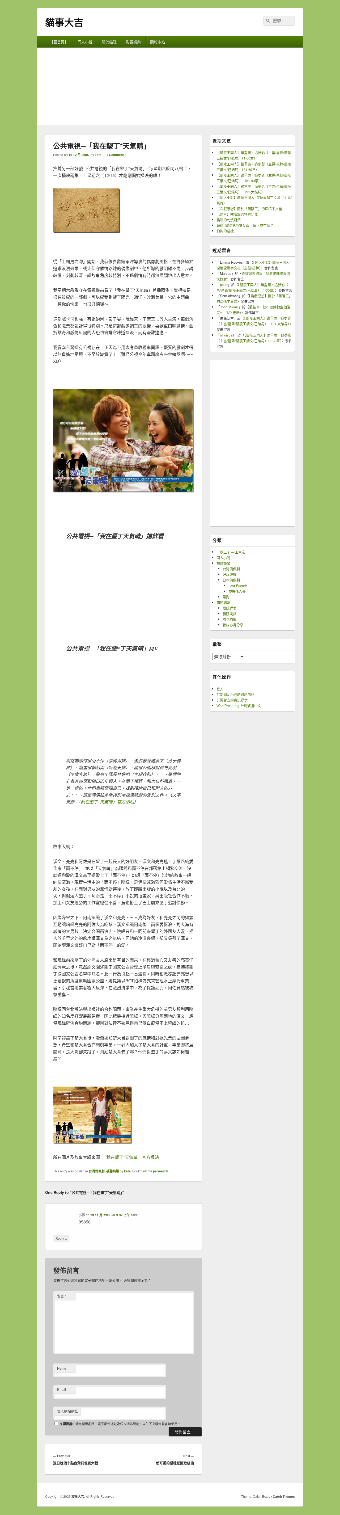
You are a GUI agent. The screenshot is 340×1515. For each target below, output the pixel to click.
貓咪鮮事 (229, 608)
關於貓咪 (109, 41)
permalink (160, 1171)
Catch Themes (284, 1496)
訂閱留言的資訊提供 (232, 699)
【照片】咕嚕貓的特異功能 (237, 214)
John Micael (229, 306)
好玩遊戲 (229, 574)
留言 (61, 1295)
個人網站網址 (67, 1410)
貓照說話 (229, 613)
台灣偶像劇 (97, 1171)
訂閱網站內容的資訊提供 (235, 694)
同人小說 (85, 41)
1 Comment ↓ (116, 154)
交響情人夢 (237, 591)
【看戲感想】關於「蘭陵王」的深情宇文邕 (249, 208)
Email (61, 1389)
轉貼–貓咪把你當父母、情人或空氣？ (245, 225)
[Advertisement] (170, 87)
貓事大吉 (64, 22)
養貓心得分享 (233, 624)
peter (224, 284)
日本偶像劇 (231, 579)
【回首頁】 (59, 41)
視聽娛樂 (112, 1171)
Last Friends (238, 585)
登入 (219, 688)
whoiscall (227, 335)
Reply (61, 1238)
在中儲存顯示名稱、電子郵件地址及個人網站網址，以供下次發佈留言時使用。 (120, 1423)
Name (61, 1368)
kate (98, 154)
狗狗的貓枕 (225, 230)
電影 (226, 596)
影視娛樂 (133, 41)
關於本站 (157, 41)
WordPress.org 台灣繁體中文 (238, 705)
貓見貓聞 (229, 619)
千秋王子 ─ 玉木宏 (230, 551)
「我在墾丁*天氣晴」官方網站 (106, 802)
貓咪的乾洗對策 (228, 219)
